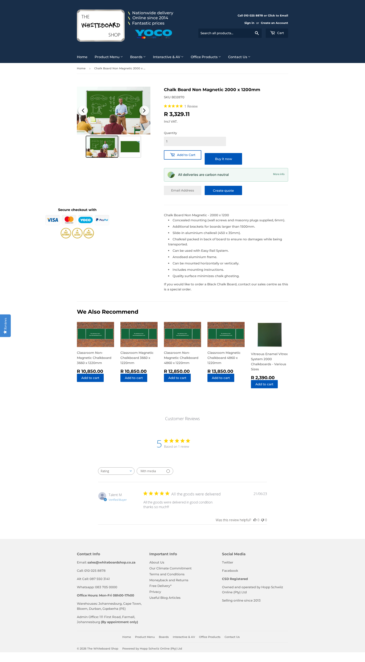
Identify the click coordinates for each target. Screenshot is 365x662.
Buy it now (223, 159)
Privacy (155, 592)
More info (279, 174)
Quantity (170, 133)
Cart (280, 33)
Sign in (249, 23)
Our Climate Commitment (170, 568)
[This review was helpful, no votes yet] (254, 520)
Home (82, 57)
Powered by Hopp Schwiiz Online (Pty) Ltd (152, 648)
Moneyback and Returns (168, 580)
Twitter (227, 562)
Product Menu (107, 57)
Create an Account (274, 23)
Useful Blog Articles (165, 598)
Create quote (223, 191)
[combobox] (230, 33)
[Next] (144, 110)
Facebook (230, 571)
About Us (156, 562)
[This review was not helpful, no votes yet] (262, 520)
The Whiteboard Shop (102, 648)
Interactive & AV (167, 57)
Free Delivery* (160, 586)
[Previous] (83, 110)
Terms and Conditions (167, 574)
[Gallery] (113, 123)
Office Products (204, 57)
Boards (136, 57)
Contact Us (238, 57)
